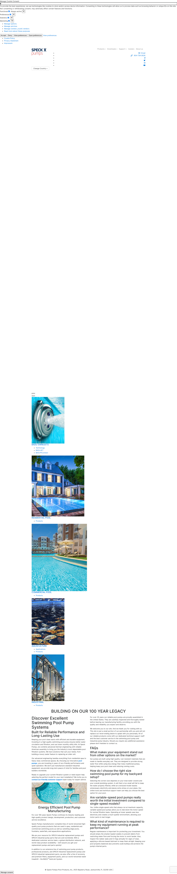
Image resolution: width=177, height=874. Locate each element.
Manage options (10, 24)
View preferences (20, 35)
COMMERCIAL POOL (42, 592)
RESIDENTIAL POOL (41, 518)
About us (139, 49)
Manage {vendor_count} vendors (16, 29)
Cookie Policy (9, 38)
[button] (88, 3)
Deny (10, 35)
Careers (131, 49)
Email (142, 53)
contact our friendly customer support (47, 780)
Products (100, 49)
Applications (40, 649)
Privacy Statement (11, 41)
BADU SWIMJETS (40, 444)
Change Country (39, 68)
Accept (3, 35)
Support (122, 49)
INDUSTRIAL (38, 702)
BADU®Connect (42, 453)
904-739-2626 (138, 55)
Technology (40, 448)
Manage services (10, 26)
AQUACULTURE (39, 646)
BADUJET (39, 450)
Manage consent (7, 872)
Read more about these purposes (17, 31)
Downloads (111, 49)
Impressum (8, 43)
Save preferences (35, 35)
